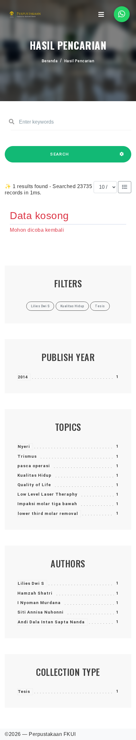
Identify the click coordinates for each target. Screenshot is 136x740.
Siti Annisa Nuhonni (40, 612)
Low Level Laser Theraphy (47, 494)
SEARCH (59, 154)
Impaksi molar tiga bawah (47, 503)
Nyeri (24, 446)
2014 (23, 377)
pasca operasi (33, 465)
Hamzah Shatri (35, 593)
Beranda (50, 61)
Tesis (24, 691)
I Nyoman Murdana (39, 602)
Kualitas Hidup (34, 475)
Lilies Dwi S (31, 583)
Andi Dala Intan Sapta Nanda (51, 622)
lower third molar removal (48, 513)
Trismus (27, 456)
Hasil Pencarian (79, 61)
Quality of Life (34, 484)
